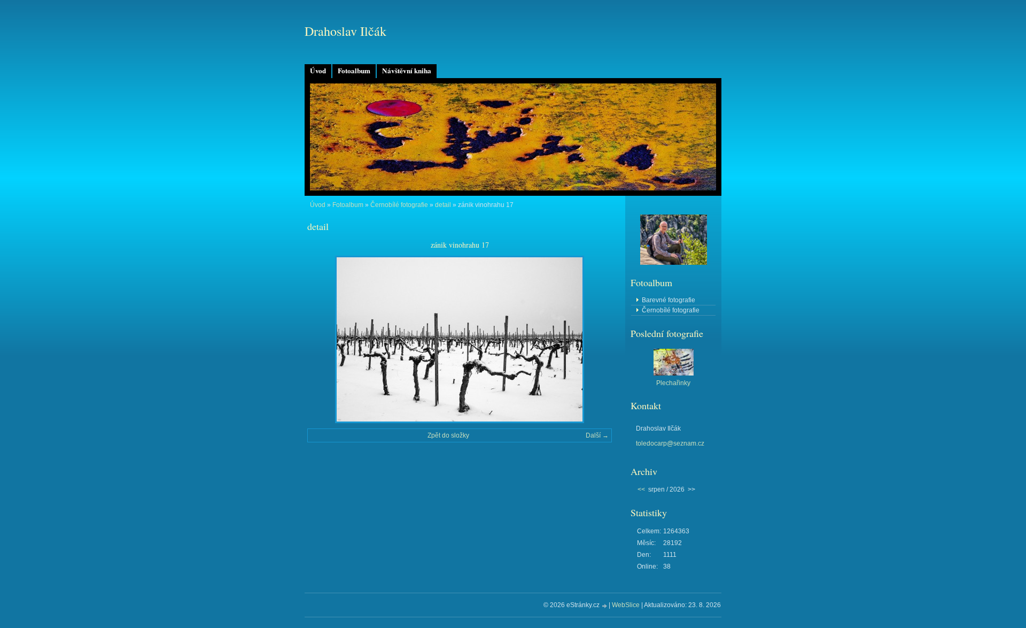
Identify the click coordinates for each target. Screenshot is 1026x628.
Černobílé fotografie (399, 205)
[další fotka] (594, 339)
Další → (597, 435)
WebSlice (626, 605)
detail (443, 205)
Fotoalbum (354, 70)
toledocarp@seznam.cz (670, 443)
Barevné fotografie (668, 300)
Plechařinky (673, 383)
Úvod (318, 70)
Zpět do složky (448, 435)
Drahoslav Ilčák (345, 31)
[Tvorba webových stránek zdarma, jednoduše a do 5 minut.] (605, 605)
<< (641, 489)
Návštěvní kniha (406, 70)
